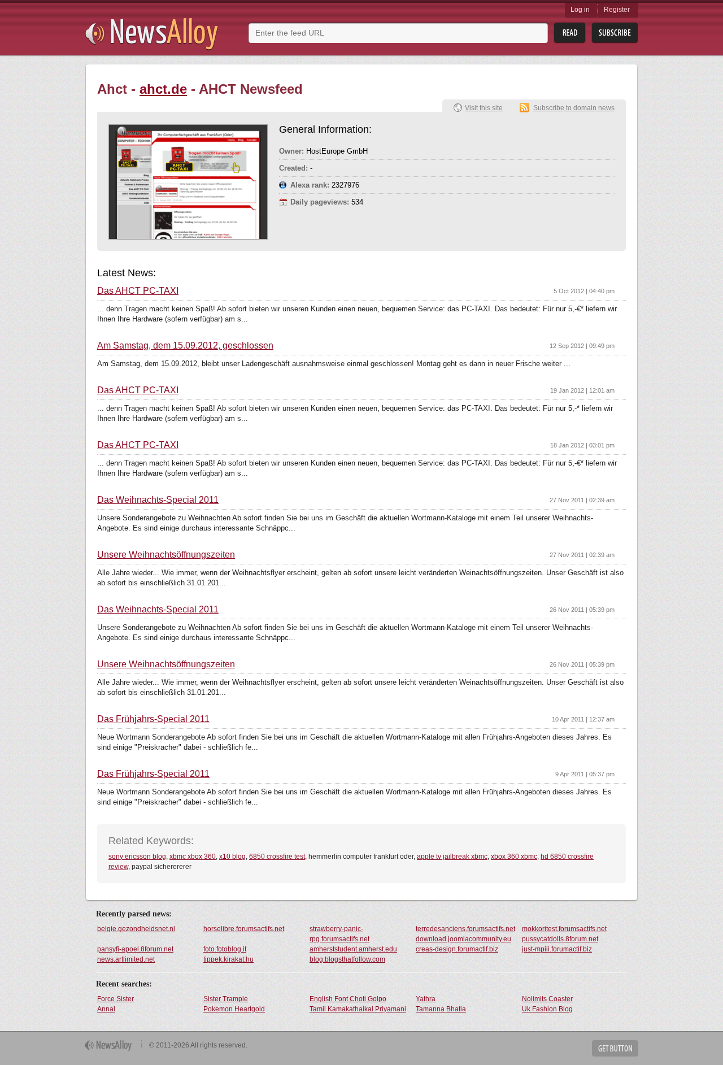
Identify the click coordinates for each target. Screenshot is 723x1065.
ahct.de (163, 89)
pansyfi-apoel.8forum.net (135, 949)
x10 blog (232, 856)
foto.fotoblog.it (224, 949)
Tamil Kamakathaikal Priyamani (358, 1009)
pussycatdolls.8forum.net (560, 939)
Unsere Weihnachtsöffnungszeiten (166, 554)
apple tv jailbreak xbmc (452, 856)
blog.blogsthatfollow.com (347, 959)
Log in (580, 10)
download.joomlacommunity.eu (463, 939)
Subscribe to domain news (574, 108)
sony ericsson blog (137, 856)
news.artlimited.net (126, 959)
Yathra (425, 999)
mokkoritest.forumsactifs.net (564, 929)
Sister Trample (225, 999)
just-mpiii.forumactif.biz (557, 949)
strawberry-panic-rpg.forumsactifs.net (339, 934)
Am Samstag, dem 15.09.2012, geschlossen (185, 345)
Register (617, 10)
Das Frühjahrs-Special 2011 (153, 719)
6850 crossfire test (277, 856)
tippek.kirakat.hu (228, 959)
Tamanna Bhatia (441, 1009)
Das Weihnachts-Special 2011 (158, 500)
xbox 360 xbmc (514, 856)
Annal (106, 1009)
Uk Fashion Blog (547, 1009)
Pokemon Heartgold (234, 1009)
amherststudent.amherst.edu (353, 949)
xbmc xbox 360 (192, 856)
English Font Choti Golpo (348, 999)
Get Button (615, 1048)
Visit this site (484, 108)
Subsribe (614, 33)
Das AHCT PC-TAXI (137, 290)
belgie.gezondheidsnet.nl (136, 929)
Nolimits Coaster (547, 999)
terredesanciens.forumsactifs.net (465, 929)
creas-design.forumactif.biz (457, 949)
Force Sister (115, 999)
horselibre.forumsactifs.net (243, 929)
